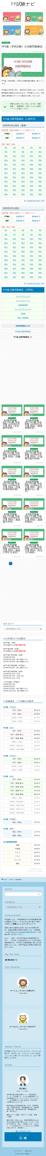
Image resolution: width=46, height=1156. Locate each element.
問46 (6, 186)
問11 (5, 156)
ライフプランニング (23, 296)
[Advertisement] (23, 355)
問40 (40, 177)
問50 (40, 186)
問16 (6, 160)
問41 (6, 181)
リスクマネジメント (23, 301)
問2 (14, 148)
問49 (31, 186)
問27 (14, 169)
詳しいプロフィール (23, 1131)
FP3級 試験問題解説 (23, 331)
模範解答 (35, 133)
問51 (6, 190)
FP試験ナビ (23, 4)
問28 (23, 169)
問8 (23, 152)
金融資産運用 (23, 305)
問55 (40, 190)
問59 (31, 194)
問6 (6, 152)
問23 (23, 164)
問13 (23, 156)
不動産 (23, 313)
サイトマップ (17, 1151)
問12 (14, 156)
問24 (31, 164)
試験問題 (19, 133)
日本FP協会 (10, 932)
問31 (6, 173)
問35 (40, 173)
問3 (23, 148)
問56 (6, 194)
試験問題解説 (6, 42)
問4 (31, 148)
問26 (6, 169)
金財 (11, 728)
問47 (14, 186)
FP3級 (5, 707)
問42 (14, 181)
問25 (40, 164)
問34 (31, 173)
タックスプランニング (23, 309)
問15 (40, 156)
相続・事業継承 (23, 318)
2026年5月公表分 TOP (35, 201)
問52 (14, 190)
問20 (40, 160)
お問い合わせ (28, 1151)
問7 (14, 152)
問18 (23, 160)
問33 (23, 173)
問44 (31, 181)
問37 (14, 177)
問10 (40, 152)
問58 (23, 194)
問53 (23, 190)
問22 (14, 164)
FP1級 (5, 819)
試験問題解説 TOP (23, 326)
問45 (40, 181)
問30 (40, 169)
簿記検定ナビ (12, 960)
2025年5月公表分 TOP (35, 283)
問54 (31, 190)
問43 (23, 181)
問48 (23, 186)
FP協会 (13, 707)
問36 (6, 177)
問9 (31, 152)
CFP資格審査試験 (10, 842)
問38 (23, 177)
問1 (6, 148)
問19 (31, 160)
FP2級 (5, 756)
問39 (31, 177)
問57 (14, 194)
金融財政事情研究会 (28, 932)
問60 (40, 194)
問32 (14, 173)
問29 (31, 169)
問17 (14, 160)
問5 (40, 148)
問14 (31, 156)
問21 (6, 164)
